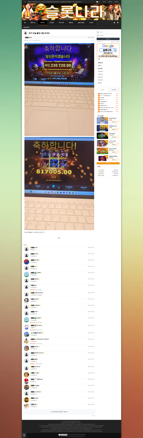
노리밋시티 (111, 135)
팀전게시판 (100, 77)
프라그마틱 (61, 22)
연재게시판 (100, 80)
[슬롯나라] (71, 11)
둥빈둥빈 (36, 279)
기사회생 (36, 373)
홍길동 (36, 359)
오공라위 (36, 398)
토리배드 (36, 346)
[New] (102, 120)
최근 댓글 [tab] (114, 89)
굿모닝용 (101, 97)
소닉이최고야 (37, 391)
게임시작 (114, 121)
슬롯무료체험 (81, 22)
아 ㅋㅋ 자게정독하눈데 (104, 95)
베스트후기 (27, 27)
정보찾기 (116, 1)
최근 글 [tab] (102, 89)
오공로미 (36, 299)
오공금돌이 (37, 385)
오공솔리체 (37, 305)
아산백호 (38, 272)
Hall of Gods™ (113, 118)
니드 (35, 266)
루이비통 (36, 260)
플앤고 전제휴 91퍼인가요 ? (105, 93)
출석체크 (100, 82)
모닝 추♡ (101, 99)
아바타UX (111, 157)
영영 (35, 285)
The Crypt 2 (112, 133)
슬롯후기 (100, 65)
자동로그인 (100, 41)
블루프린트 (111, 150)
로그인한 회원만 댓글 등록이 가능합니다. (59, 411)
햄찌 (35, 404)
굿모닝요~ (102, 103)
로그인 (104, 1)
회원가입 (110, 1)
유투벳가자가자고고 (39, 352)
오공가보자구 (37, 366)
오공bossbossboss (39, 292)
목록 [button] (93, 40)
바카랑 (36, 253)
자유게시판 (100, 71)
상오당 (30, 37)
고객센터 (91, 22)
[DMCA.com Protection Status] (62, 434)
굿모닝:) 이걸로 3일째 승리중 (105, 111)
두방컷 (36, 311)
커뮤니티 (43, 22)
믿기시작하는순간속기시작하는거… (42, 339)
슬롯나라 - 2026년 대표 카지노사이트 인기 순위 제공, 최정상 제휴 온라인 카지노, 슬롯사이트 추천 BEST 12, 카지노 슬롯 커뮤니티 (55, 1)
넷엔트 (110, 120)
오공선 (36, 247)
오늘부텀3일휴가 (103, 109)
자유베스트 (100, 74)
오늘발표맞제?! (103, 101)
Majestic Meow (113, 156)
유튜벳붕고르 (39, 332)
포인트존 (52, 22)
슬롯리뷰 (71, 22)
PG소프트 (111, 142)
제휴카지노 (33, 22)
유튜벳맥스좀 (39, 379)
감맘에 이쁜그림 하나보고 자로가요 (106, 107)
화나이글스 (38, 325)
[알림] (114, 22)
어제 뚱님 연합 (102, 105)
